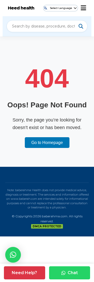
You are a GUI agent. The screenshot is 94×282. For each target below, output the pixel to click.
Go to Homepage (47, 142)
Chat (73, 272)
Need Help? (24, 272)
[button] (13, 255)
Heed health (21, 7)
